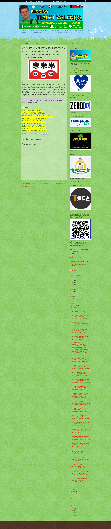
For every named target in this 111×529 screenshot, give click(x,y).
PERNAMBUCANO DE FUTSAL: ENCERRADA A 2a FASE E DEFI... (80, 390)
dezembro (75, 305)
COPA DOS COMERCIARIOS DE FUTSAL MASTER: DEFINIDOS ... (80, 322)
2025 (73, 280)
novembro (75, 307)
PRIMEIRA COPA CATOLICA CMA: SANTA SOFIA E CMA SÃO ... (80, 362)
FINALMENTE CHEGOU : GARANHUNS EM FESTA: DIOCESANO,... (78, 408)
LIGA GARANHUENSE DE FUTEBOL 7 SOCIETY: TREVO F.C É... (81, 419)
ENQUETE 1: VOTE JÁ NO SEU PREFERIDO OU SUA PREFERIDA (80, 355)
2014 (73, 508)
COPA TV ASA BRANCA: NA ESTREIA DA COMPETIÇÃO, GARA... (81, 423)
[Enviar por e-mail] (42, 134)
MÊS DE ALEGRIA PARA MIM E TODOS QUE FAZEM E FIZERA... (80, 481)
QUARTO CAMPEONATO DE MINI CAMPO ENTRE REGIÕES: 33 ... (80, 329)
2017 (73, 298)
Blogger (58, 526)
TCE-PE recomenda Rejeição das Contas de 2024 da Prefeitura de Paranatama (79, 267)
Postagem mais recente (27, 183)
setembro (75, 486)
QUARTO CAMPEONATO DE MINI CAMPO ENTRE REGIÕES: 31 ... (80, 376)
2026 (73, 278)
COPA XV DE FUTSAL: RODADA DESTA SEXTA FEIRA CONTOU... (80, 470)
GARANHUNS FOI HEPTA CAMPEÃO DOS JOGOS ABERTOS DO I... (81, 404)
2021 (73, 289)
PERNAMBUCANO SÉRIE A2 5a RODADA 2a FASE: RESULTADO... (80, 397)
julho (74, 491)
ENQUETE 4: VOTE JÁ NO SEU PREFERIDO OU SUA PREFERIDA (80, 345)
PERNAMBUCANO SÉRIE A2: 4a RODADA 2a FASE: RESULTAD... (80, 412)
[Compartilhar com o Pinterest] (48, 134)
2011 (73, 515)
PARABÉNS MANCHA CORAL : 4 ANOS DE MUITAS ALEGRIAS (80, 312)
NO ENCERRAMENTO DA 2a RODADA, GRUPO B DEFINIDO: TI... (81, 443)
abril (74, 498)
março (74, 500)
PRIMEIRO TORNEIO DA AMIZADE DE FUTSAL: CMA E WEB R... (80, 436)
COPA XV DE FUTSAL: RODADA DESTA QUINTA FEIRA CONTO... (80, 474)
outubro (74, 310)
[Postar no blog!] (44, 134)
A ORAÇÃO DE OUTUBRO (78, 484)
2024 (73, 282)
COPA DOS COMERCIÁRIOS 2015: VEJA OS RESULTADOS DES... (80, 359)
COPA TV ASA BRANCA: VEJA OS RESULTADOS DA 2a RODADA (80, 373)
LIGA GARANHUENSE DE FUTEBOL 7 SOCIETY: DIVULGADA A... (81, 369)
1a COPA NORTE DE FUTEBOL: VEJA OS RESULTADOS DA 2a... (80, 400)
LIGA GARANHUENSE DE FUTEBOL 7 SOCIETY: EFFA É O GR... (81, 379)
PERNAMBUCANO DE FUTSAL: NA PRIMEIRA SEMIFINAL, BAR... (80, 316)
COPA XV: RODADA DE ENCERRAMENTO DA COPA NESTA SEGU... (81, 448)
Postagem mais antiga (60, 183)
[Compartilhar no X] (45, 134)
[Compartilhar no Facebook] (46, 134)
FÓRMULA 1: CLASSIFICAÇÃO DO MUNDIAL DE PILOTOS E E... (80, 416)
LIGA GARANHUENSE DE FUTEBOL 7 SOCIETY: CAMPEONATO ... (81, 336)
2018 (73, 296)
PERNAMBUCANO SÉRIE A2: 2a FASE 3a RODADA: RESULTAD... (81, 440)
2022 (73, 287)
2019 (73, 294)
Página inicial (44, 183)
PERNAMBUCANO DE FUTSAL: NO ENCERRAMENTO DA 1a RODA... (80, 477)
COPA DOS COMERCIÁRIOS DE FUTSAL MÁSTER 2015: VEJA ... (80, 433)
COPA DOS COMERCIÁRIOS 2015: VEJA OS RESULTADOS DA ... (80, 326)
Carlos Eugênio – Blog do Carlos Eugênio (78, 264)
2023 (73, 285)
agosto (74, 489)
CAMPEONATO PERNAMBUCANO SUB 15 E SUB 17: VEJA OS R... (80, 386)
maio (74, 496)
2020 (73, 291)
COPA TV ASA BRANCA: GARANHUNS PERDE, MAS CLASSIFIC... (79, 341)
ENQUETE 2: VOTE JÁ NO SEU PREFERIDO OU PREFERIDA (79, 352)
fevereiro (75, 503)
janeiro (74, 505)
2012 (73, 512)
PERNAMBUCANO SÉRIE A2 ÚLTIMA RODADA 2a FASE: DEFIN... (81, 383)
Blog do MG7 (74, 270)
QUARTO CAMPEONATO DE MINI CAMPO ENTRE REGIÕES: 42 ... (80, 456)
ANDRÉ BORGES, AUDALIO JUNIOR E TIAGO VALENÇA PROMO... (81, 429)
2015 (73, 303)
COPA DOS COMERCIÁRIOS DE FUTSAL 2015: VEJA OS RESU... (80, 426)
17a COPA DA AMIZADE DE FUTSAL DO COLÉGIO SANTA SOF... (80, 319)
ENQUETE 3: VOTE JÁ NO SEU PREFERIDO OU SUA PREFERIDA (80, 348)
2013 (73, 510)
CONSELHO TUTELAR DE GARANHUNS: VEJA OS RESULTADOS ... (78, 453)
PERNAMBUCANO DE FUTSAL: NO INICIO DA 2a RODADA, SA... (80, 463)
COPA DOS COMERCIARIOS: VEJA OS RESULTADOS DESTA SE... (81, 467)
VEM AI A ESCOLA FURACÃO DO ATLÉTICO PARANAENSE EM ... (80, 366)
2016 (73, 301)
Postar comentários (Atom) (30, 186)
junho (74, 493)
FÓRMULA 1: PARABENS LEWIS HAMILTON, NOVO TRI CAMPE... (80, 333)
